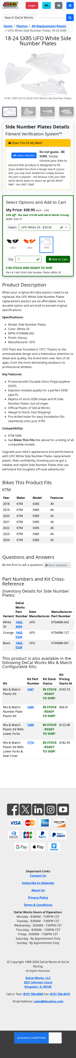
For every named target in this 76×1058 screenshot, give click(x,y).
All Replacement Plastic (49, 26)
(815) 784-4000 (33, 994)
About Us (38, 890)
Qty (10, 259)
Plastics (22, 26)
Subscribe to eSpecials (38, 883)
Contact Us (38, 876)
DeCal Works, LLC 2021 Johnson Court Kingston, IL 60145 (38, 982)
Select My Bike (25, 155)
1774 (30, 743)
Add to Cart (59, 259)
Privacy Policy (38, 898)
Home (8, 26)
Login (32, 5)
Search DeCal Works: (19, 18)
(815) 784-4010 (60, 994)
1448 (30, 725)
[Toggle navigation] (70, 5)
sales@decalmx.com (48, 1001)
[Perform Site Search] (70, 17)
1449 (30, 707)
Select (12, 227)
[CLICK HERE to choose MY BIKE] (46, 5)
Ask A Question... (58, 565)
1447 (30, 689)
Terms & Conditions (38, 905)
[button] (9, 112)
